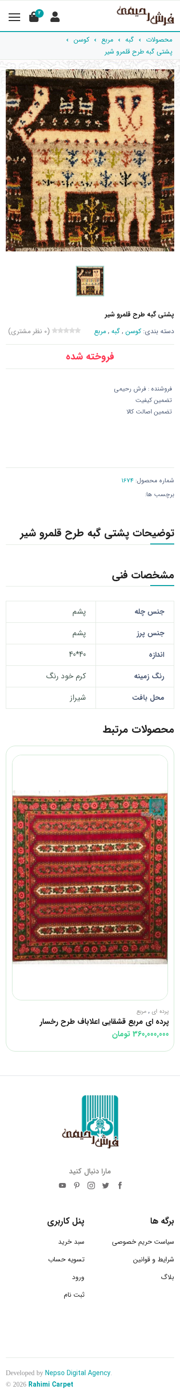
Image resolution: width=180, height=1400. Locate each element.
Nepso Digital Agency (77, 1373)
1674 (127, 481)
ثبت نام (74, 1295)
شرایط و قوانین (153, 1259)
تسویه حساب (66, 1259)
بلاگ (167, 1277)
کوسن (133, 331)
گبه (115, 331)
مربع (100, 331)
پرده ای (160, 1011)
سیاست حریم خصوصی (143, 1242)
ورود (78, 1277)
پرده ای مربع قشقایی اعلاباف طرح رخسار (104, 1022)
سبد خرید (71, 1242)
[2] (33, 17)
